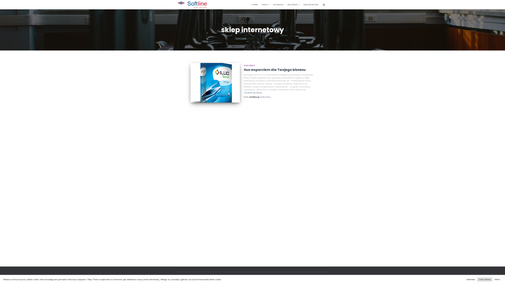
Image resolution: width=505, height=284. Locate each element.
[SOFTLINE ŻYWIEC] (192, 4)
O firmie (254, 5)
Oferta (265, 5)
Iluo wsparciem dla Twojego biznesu (275, 69)
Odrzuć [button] (497, 279)
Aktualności (278, 5)
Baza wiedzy (293, 5)
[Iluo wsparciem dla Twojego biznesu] (215, 83)
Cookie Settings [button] (485, 279)
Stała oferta (249, 65)
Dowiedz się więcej (253, 92)
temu (265, 97)
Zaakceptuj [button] (470, 279)
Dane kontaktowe (310, 5)
